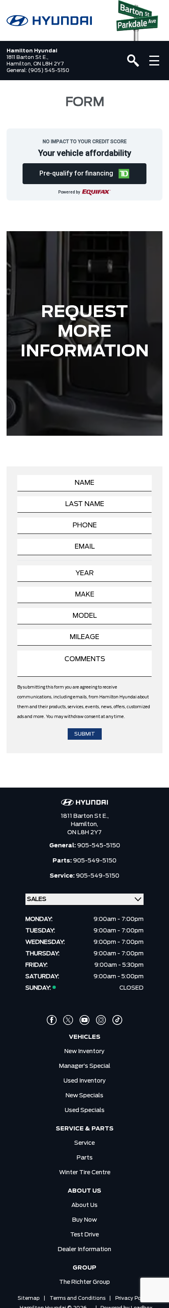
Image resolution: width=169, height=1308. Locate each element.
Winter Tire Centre (84, 1172)
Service (84, 1143)
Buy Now (84, 1220)
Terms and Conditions (77, 1298)
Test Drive (84, 1235)
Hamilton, (84, 824)
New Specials (84, 1096)
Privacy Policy (132, 1298)
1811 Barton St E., (85, 816)
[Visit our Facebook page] (52, 1020)
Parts (85, 1158)
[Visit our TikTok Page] (117, 1020)
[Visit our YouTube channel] (84, 1020)
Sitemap (29, 1298)
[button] (85, 173)
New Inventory (84, 1051)
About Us (84, 1205)
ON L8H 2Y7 (84, 832)
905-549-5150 (94, 861)
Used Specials (85, 1110)
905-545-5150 (98, 846)
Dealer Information (84, 1249)
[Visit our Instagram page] (101, 1020)
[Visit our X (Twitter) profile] (68, 1020)
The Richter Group (84, 1282)
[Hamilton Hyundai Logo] (49, 20)
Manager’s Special (84, 1066)
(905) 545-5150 (48, 70)
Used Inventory (85, 1081)
